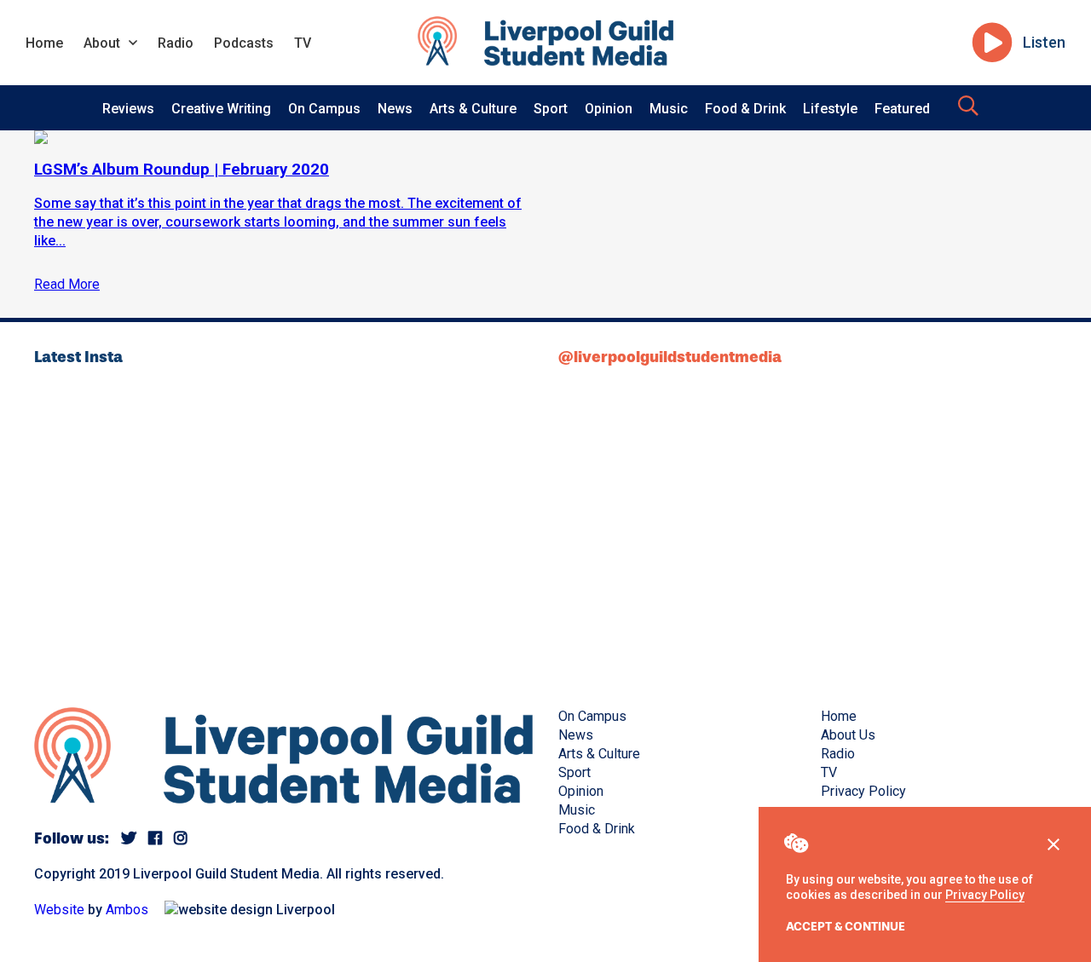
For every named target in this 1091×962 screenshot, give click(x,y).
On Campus (324, 109)
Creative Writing (221, 109)
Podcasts (244, 43)
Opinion (608, 109)
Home (44, 43)
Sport (551, 109)
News (395, 109)
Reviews (128, 109)
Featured (902, 109)
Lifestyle (830, 109)
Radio (175, 43)
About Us (848, 735)
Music (668, 109)
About (102, 43)
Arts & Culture (473, 109)
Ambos (127, 910)
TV (302, 43)
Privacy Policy (985, 895)
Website (59, 910)
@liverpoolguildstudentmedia (670, 357)
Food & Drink (745, 109)
